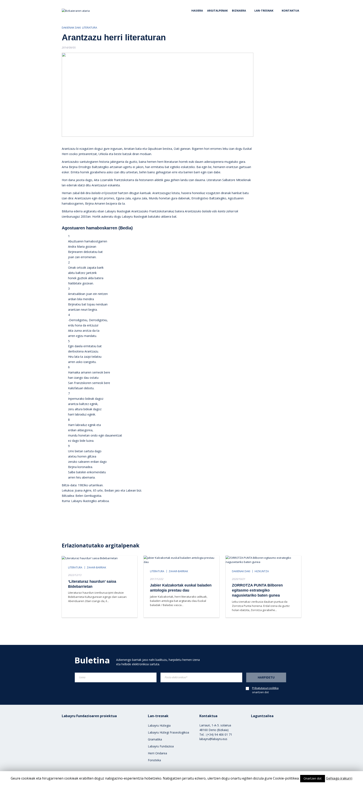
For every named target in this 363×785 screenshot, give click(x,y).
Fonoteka (154, 760)
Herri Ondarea (157, 753)
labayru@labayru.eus (213, 739)
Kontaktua (290, 10)
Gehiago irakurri (339, 778)
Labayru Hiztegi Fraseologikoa (168, 732)
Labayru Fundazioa (161, 746)
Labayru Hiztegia (159, 725)
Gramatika (155, 739)
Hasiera (197, 10)
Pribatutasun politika (265, 688)
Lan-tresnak (263, 10)
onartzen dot (265, 690)
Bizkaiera (239, 10)
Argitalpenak (217, 10)
